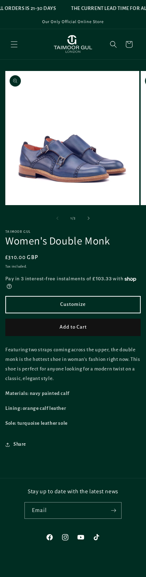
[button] (14, 44)
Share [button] (19, 444)
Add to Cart (73, 327)
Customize (73, 304)
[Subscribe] (113, 510)
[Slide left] (57, 218)
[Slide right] (88, 218)
